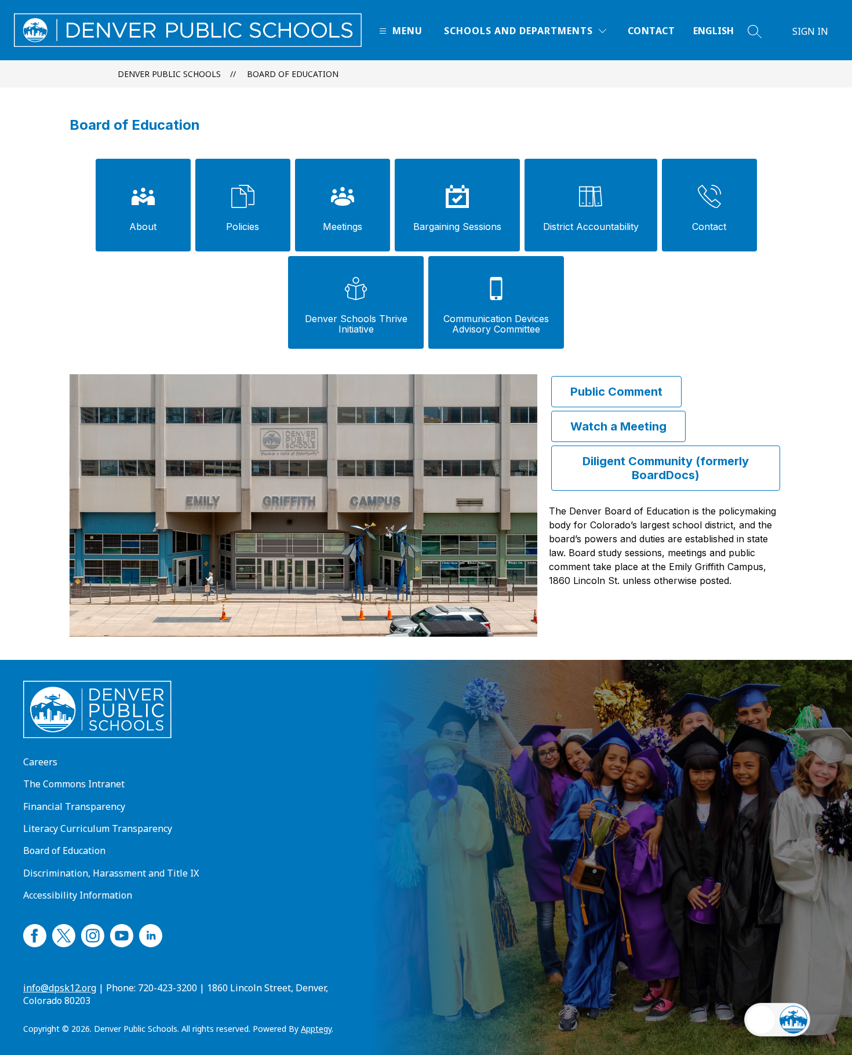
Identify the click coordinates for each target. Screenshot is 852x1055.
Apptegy (316, 1028)
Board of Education (292, 73)
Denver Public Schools (169, 73)
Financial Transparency (74, 806)
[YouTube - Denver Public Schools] (121, 934)
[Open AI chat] (793, 1020)
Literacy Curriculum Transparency (97, 828)
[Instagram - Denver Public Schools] (92, 934)
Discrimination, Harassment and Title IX (111, 873)
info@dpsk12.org (59, 987)
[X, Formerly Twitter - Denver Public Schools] (63, 934)
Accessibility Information (77, 895)
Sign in (810, 31)
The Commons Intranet (74, 783)
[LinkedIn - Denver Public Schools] (150, 934)
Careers (40, 761)
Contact (651, 30)
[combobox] (720, 31)
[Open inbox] (761, 1020)
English (713, 30)
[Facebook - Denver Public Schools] (34, 934)
